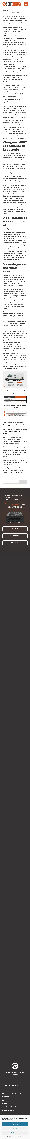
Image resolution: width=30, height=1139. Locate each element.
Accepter (15, 1124)
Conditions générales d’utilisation (15, 1136)
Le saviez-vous (14, 12)
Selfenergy (6, 425)
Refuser (15, 1128)
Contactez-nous (16, 472)
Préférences (15, 1133)
